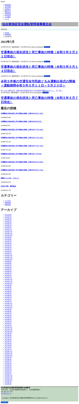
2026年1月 (8, 229)
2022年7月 (8, 313)
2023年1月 (8, 301)
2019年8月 (8, 384)
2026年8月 (8, 215)
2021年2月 (8, 347)
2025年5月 (8, 245)
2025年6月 (8, 243)
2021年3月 (8, 345)
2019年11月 (8, 378)
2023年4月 (8, 295)
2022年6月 (8, 315)
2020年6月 (8, 364)
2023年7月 (8, 289)
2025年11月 (8, 233)
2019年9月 (8, 382)
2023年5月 (8, 293)
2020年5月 (8, 366)
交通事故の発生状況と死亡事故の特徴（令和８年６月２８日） (22, 162)
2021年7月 (8, 337)
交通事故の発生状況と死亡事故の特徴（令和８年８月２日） (21, 121)
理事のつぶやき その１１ (10, 178)
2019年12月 (8, 376)
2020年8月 (8, 360)
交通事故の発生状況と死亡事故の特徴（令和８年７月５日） (21, 154)
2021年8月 (8, 335)
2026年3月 (8, 225)
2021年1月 (8, 349)
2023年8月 (8, 287)
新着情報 (8, 5)
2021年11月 (8, 329)
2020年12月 (8, 351)
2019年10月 (8, 380)
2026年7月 (8, 217)
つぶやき (8, 200)
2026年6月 (8, 219)
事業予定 (8, 11)
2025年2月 (8, 251)
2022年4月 (8, 319)
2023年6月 (8, 291)
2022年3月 (8, 321)
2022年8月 (8, 311)
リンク (7, 19)
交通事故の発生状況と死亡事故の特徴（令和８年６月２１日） (22, 170)
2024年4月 (8, 271)
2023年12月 (8, 279)
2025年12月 (8, 231)
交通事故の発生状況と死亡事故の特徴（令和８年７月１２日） (22, 146)
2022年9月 (8, 309)
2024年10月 (8, 259)
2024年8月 (8, 263)
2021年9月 (8, 333)
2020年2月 (8, 372)
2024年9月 (8, 261)
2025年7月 (8, 241)
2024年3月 (8, 273)
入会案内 (8, 17)
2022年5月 (8, 317)
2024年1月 (8, 277)
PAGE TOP (4, 402)
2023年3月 (8, 297)
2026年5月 (8, 221)
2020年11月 (8, 353)
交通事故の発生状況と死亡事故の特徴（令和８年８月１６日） (22, 113)
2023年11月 (8, 281)
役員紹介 (8, 9)
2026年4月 (8, 223)
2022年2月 (8, 323)
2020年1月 (8, 374)
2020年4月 (8, 368)
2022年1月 (8, 325)
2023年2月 (8, 299)
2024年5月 (8, 269)
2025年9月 (8, 237)
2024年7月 (8, 265)
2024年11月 (8, 257)
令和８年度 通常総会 (8, 186)
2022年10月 (8, 307)
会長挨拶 (8, 7)
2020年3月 (8, 370)
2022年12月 (8, 303)
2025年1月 (8, 253)
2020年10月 (8, 356)
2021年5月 (8, 341)
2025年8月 (8, 239)
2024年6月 (8, 267)
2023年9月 (8, 285)
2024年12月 (8, 255)
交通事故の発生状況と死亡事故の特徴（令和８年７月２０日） (22, 137)
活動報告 (8, 13)
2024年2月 (8, 275)
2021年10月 (8, 331)
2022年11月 (8, 305)
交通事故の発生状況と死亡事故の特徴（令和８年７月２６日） (22, 129)
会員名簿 (8, 15)
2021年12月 (8, 327)
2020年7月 (8, 362)
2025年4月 (8, 247)
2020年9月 (8, 358)
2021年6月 (8, 339)
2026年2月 (8, 227)
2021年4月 (8, 343)
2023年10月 (8, 283)
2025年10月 (8, 235)
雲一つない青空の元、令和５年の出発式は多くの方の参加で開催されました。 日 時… (31, 90)
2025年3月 (8, 249)
